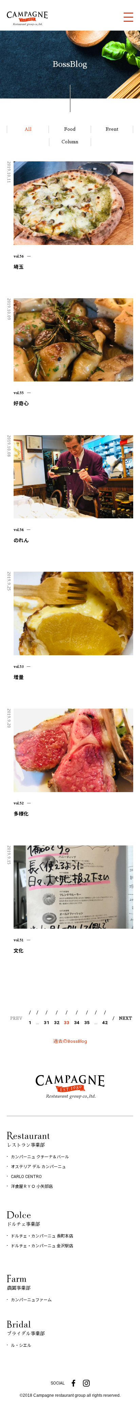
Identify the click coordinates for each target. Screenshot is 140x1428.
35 (87, 1022)
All (28, 129)
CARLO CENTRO (26, 1176)
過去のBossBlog (70, 1041)
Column (70, 142)
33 (66, 1022)
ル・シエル (21, 1345)
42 (105, 1022)
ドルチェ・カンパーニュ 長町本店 (42, 1236)
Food (69, 129)
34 (77, 1022)
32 (56, 1022)
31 (46, 1022)
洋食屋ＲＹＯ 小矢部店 (32, 1186)
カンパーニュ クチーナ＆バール (40, 1157)
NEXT (125, 1018)
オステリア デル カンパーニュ (38, 1166)
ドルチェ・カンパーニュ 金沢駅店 (42, 1246)
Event (112, 129)
